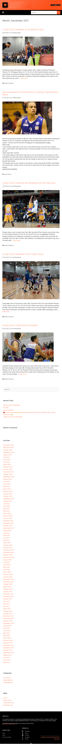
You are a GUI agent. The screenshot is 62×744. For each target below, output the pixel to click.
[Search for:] (31, 389)
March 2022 (7, 513)
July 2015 (6, 657)
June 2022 (6, 506)
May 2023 (6, 486)
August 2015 (7, 655)
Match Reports (9, 83)
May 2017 (6, 604)
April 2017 (6, 606)
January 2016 (7, 643)
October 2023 (7, 474)
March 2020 (7, 572)
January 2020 (7, 577)
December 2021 (8, 521)
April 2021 (6, 540)
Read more (24, 78)
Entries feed (7, 700)
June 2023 (6, 484)
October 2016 (7, 621)
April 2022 (6, 511)
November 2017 (8, 596)
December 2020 (8, 550)
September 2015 (8, 652)
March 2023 (7, 489)
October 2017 (7, 599)
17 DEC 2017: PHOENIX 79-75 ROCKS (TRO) (23, 29)
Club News (7, 174)
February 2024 (8, 467)
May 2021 (6, 538)
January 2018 (7, 591)
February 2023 (8, 491)
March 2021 (7, 543)
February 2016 (8, 640)
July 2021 (6, 533)
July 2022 (6, 503)
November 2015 (8, 648)
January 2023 (7, 494)
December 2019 (8, 579)
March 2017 (7, 608)
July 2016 (6, 628)
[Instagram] (57, 5)
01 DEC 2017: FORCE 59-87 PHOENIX (20, 325)
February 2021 (8, 545)
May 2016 (6, 633)
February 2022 (8, 516)
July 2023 (6, 481)
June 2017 (6, 601)
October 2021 (7, 525)
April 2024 (6, 462)
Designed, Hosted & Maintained (48, 737)
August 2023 (7, 479)
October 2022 (7, 496)
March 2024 (7, 464)
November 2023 (8, 472)
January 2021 (7, 547)
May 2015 (6, 662)
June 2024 (6, 459)
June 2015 (6, 660)
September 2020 (8, 557)
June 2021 (6, 535)
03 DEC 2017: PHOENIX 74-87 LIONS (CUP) (22, 254)
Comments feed (8, 702)
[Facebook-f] (51, 5)
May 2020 (6, 567)
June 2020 (6, 564)
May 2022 (6, 508)
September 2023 (8, 477)
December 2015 (8, 645)
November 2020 (8, 552)
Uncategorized (8, 682)
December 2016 (8, 616)
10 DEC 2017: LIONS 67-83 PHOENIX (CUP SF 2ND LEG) (28, 183)
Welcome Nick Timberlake (11, 405)
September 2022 (8, 499)
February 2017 (8, 611)
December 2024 (8, 445)
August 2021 (7, 530)
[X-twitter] (53, 5)
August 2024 (7, 455)
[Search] (58, 12)
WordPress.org (8, 705)
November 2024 (8, 447)
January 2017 (7, 613)
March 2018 (7, 587)
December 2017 (8, 594)
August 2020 (7, 560)
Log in (5, 698)
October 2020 (7, 555)
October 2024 (7, 450)
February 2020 (8, 574)
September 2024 (8, 452)
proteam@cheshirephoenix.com (9, 724)
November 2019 (8, 582)
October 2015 (7, 650)
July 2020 (6, 562)
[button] (3, 12)
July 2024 (6, 457)
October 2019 (7, 584)
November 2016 (8, 618)
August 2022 (7, 501)
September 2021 (8, 528)
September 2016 (8, 623)
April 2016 (6, 635)
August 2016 (7, 626)
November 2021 (8, 523)
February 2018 (8, 589)
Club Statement (8, 410)
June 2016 (6, 630)
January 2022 (7, 518)
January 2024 (7, 469)
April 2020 (6, 569)
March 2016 (7, 638)
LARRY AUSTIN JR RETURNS (12, 417)
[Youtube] (55, 5)
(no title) (6, 407)
